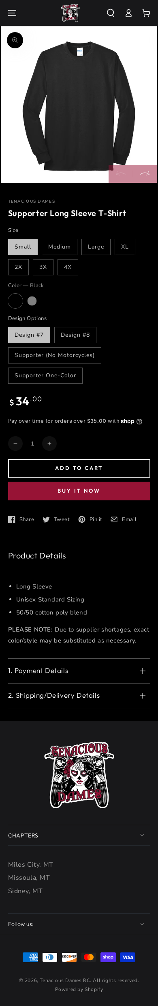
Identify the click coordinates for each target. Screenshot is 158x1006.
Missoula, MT (29, 877)
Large (96, 247)
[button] (111, 13)
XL (125, 247)
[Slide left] (121, 174)
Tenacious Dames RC (65, 980)
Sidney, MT (25, 891)
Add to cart (79, 468)
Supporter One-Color (45, 375)
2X (18, 267)
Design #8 (75, 335)
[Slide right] (145, 174)
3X (43, 267)
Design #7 (29, 335)
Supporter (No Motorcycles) (55, 355)
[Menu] (12, 13)
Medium (59, 247)
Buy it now (79, 490)
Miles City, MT (30, 864)
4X (68, 267)
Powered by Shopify (79, 989)
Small (23, 247)
